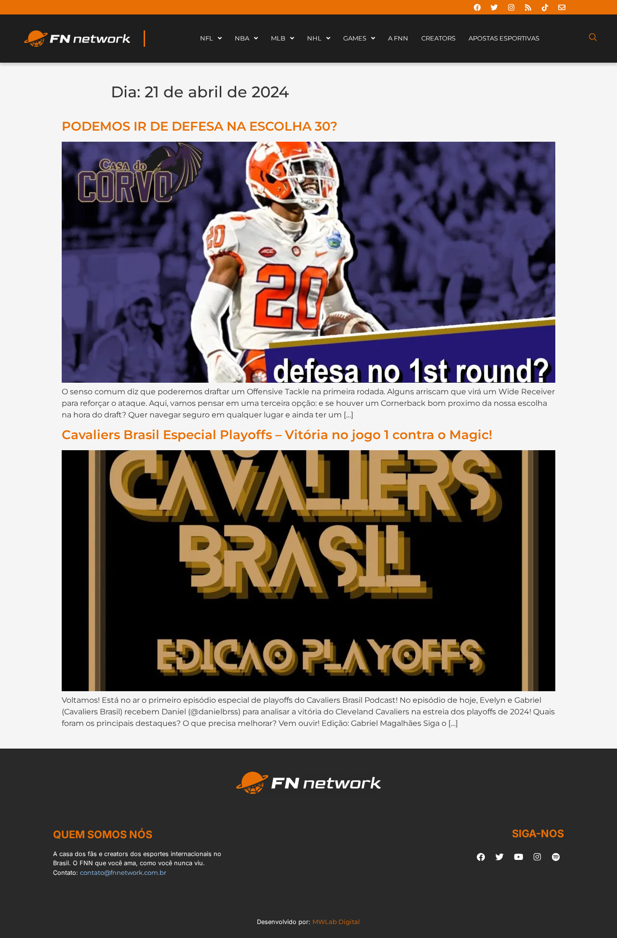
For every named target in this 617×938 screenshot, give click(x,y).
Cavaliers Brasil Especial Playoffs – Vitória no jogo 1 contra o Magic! (277, 434)
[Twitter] (494, 7)
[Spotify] (556, 856)
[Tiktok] (544, 7)
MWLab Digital (336, 921)
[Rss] (528, 7)
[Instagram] (511, 7)
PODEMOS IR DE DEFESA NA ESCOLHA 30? (199, 126)
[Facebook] (477, 7)
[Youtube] (518, 856)
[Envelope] (561, 7)
